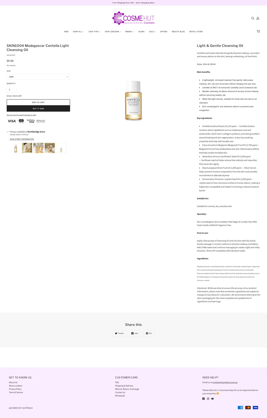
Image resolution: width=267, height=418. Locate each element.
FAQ (117, 382)
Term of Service (16, 392)
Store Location (15, 385)
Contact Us (120, 392)
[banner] (133, 17)
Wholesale (120, 395)
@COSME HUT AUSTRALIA (21, 407)
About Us (13, 382)
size (9, 71)
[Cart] (259, 31)
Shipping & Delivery (124, 385)
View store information (22, 139)
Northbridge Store (36, 131)
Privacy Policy (15, 389)
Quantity (11, 83)
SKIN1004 (11, 55)
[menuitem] (66, 31)
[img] (252, 18)
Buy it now (38, 108)
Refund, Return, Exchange (127, 389)
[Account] (257, 18)
